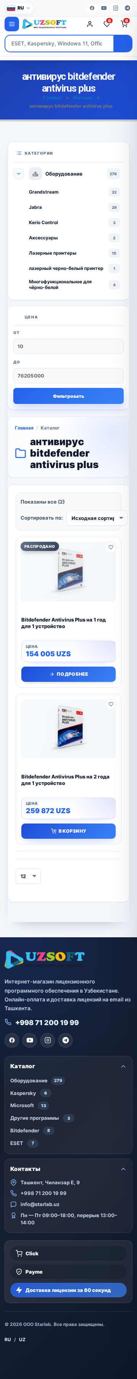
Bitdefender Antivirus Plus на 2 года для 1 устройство (65, 779)
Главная (52, 97)
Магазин (82, 97)
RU (8, 1339)
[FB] (92, 8)
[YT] (104, 8)
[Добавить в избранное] (110, 547)
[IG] (116, 8)
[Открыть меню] (12, 24)
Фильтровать (68, 396)
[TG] (127, 8)
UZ (22, 1339)
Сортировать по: (42, 518)
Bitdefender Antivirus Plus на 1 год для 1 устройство (63, 623)
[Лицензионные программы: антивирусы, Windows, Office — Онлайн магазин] (50, 24)
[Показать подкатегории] (18, 173)
